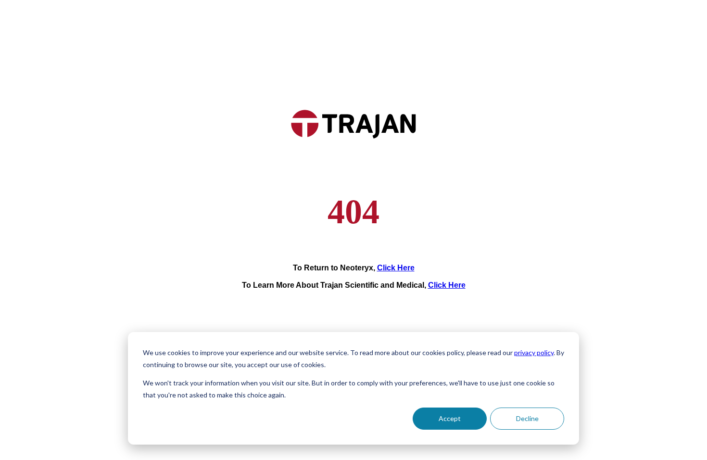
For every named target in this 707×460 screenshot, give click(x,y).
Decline (527, 418)
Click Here (396, 268)
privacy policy (534, 352)
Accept (450, 418)
